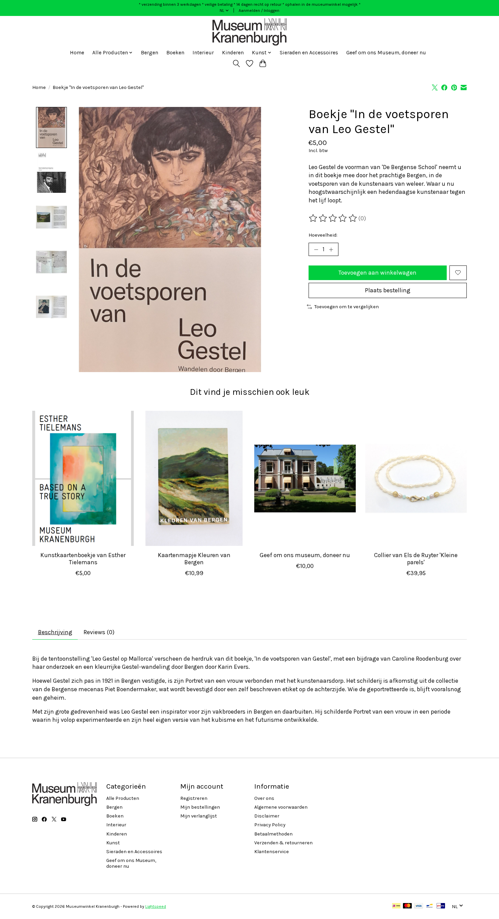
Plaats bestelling (387, 290)
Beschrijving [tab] (55, 632)
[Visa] (418, 906)
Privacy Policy (269, 825)
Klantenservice (271, 851)
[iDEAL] (396, 906)
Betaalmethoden (273, 834)
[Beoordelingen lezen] (333, 218)
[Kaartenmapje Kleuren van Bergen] (194, 478)
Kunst (113, 843)
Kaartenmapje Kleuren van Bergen (194, 558)
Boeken (175, 53)
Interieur (203, 53)
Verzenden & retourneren (283, 843)
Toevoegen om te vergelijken (346, 307)
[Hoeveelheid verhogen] (331, 249)
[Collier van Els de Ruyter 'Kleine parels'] (416, 478)
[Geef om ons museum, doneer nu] (305, 478)
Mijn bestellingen (200, 807)
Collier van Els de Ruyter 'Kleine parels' (416, 558)
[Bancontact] (429, 906)
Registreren (193, 798)
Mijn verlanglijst (198, 816)
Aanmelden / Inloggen (259, 10)
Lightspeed (155, 906)
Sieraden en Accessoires (309, 53)
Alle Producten (122, 798)
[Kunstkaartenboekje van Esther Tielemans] (83, 478)
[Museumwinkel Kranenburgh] (249, 31)
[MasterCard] (407, 906)
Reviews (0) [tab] (99, 632)
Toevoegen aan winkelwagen (377, 272)
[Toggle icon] (236, 63)
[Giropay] (441, 906)
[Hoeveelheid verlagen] (316, 249)
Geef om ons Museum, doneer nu (386, 53)
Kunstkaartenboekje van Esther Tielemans (83, 558)
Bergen (149, 53)
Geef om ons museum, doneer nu (305, 554)
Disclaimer (266, 816)
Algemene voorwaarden (281, 807)
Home (77, 53)
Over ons (264, 798)
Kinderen (233, 53)
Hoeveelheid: (323, 235)
